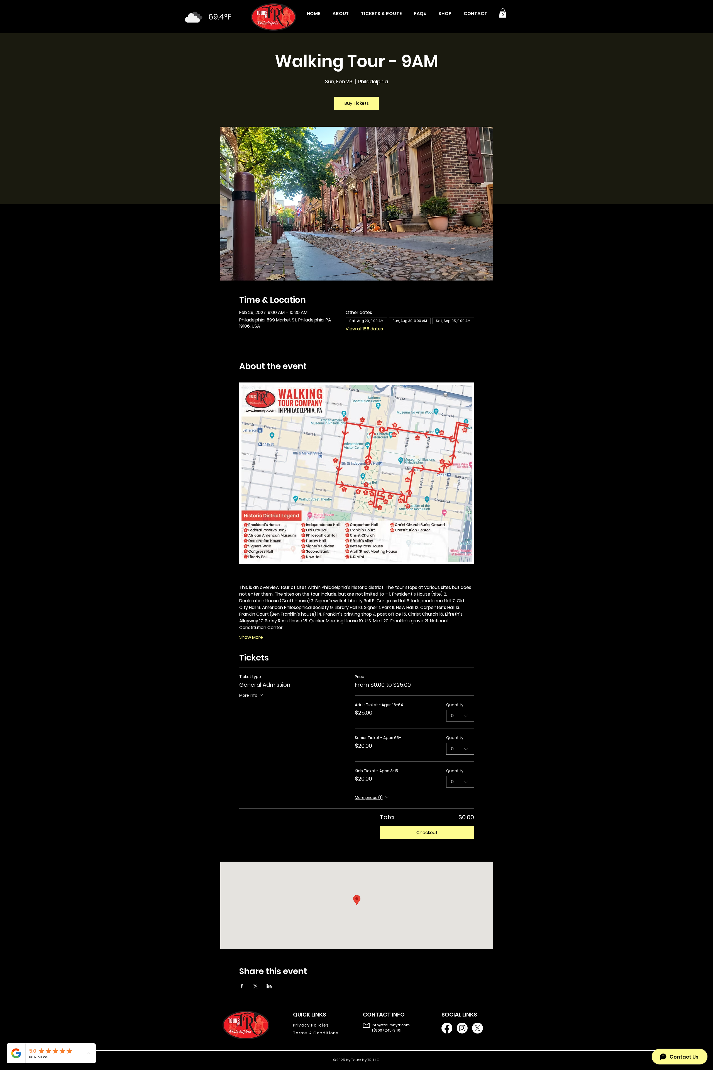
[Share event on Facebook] (242, 986)
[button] (503, 13)
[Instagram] (462, 1028)
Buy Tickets (357, 103)
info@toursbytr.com (391, 1025)
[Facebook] (446, 1028)
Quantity (454, 705)
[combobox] (460, 716)
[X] (477, 1028)
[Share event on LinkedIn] (269, 986)
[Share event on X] (255, 986)
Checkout (427, 832)
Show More (251, 637)
